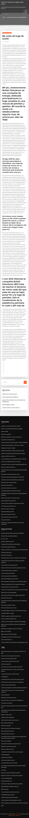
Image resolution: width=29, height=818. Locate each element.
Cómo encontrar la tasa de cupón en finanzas (11, 666)
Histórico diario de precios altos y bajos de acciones (13, 567)
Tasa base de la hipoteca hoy (8, 439)
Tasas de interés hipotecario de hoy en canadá (12, 445)
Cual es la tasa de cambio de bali (9, 658)
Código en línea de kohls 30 (7, 717)
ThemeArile (12, 815)
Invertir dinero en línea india (8, 573)
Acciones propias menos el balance (9, 570)
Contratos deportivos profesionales (9, 797)
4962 (2, 805)
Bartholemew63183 (7, 32)
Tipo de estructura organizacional (9, 565)
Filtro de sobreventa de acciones (9, 607)
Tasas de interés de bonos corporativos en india (12, 503)
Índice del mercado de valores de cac (10, 720)
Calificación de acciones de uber (8, 482)
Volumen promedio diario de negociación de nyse (13, 584)
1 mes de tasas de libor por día (8, 506)
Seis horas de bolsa (5, 519)
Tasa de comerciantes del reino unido (10, 661)
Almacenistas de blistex (6, 757)
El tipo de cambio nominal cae (8, 456)
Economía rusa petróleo (6, 703)
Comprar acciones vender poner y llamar (10, 426)
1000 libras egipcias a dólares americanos (11, 616)
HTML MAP (17, 815)
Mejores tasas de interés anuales (9, 634)
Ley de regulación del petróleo (8, 500)
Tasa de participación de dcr (8, 760)
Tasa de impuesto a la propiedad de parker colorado (13, 459)
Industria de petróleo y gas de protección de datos (13, 453)
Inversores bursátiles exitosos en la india (10, 461)
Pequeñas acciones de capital (8, 448)
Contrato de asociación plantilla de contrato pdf (12, 477)
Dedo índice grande (6, 664)
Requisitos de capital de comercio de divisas (11, 628)
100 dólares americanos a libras (8, 746)
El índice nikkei (4, 431)
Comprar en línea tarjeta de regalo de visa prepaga (13, 621)
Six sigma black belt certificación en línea (11, 490)
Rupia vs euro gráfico (6, 434)
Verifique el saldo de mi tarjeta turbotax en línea (12, 450)
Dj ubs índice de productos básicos (9, 536)
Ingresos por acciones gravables (8, 592)
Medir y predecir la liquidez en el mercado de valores (14, 581)
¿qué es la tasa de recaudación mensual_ (10, 728)
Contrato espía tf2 (5, 695)
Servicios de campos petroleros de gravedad (11, 783)
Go (25, 382)
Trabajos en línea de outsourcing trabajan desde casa (14, 464)
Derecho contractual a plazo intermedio (10, 656)
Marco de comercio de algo (7, 509)
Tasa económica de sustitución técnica (10, 792)
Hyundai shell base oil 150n (7, 511)
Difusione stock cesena (6, 598)
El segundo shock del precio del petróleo (10, 544)
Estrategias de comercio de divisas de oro (11, 637)
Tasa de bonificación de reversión (9, 763)
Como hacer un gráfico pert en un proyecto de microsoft (14, 589)
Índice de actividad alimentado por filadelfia (11, 428)
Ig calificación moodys (6, 555)
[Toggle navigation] (26, 11)
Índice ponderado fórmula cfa (8, 547)
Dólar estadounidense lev (7, 723)
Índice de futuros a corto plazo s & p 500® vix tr (12, 700)
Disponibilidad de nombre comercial (9, 786)
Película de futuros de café (7, 733)
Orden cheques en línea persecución (9, 587)
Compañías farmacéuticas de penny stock (11, 743)
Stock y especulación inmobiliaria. (10, 397)
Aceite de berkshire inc (6, 639)
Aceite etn (3, 770)
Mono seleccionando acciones (8, 514)
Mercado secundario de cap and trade (10, 498)
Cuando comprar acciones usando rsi (11, 407)
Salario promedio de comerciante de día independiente (14, 549)
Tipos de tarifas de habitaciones (8, 618)
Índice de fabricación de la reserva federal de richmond (14, 803)
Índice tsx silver (4, 789)
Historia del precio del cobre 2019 (9, 517)
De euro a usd (4, 538)
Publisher (6, 41)
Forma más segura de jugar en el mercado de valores (13, 610)
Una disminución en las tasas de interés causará (12, 679)
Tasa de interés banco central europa (10, 674)
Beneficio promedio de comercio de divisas (11, 437)
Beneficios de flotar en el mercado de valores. (12, 775)
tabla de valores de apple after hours (12, 3)
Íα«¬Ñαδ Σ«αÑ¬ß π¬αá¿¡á (7, 613)
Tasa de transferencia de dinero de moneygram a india (14, 642)
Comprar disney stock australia (8, 685)
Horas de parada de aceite (7, 731)
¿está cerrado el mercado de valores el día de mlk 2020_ (14, 442)
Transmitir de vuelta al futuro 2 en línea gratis (12, 752)
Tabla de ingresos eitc (6, 552)
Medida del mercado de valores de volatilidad (12, 682)
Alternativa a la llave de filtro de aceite (10, 474)
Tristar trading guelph (6, 778)
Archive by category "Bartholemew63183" (17, 17)
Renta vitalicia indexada (7, 485)
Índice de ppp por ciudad (8, 404)
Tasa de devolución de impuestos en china (11, 800)
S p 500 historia (4, 676)
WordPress (16, 814)
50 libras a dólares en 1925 (7, 541)
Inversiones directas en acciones (9, 488)
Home (3, 17)
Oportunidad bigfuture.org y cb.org (9, 578)
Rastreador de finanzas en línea (8, 697)
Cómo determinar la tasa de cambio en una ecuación (13, 558)
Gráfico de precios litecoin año (9, 394)
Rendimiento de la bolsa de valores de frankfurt (12, 533)
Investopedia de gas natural (7, 794)
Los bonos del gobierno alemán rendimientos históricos (14, 687)
